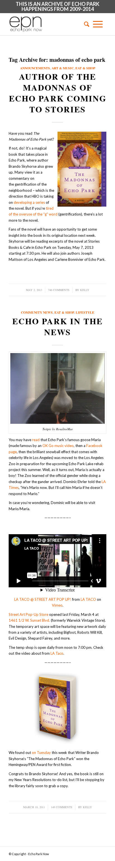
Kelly (84, 290)
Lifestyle (85, 312)
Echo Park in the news (57, 326)
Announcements (35, 68)
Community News (37, 312)
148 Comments (61, 807)
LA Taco (57, 653)
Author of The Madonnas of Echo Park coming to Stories (57, 92)
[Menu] (97, 24)
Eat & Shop (85, 68)
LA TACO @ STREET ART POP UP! (42, 599)
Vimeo (57, 605)
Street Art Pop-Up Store (28, 614)
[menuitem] (84, 24)
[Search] (84, 24)
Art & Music (63, 68)
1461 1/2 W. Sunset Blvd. (29, 620)
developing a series (29, 202)
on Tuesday (41, 752)
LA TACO (88, 599)
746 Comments (59, 290)
